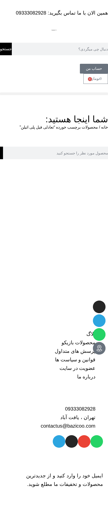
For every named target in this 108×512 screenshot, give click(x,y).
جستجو (6, 49)
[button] (54, 93)
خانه (104, 127)
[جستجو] (1, 153)
